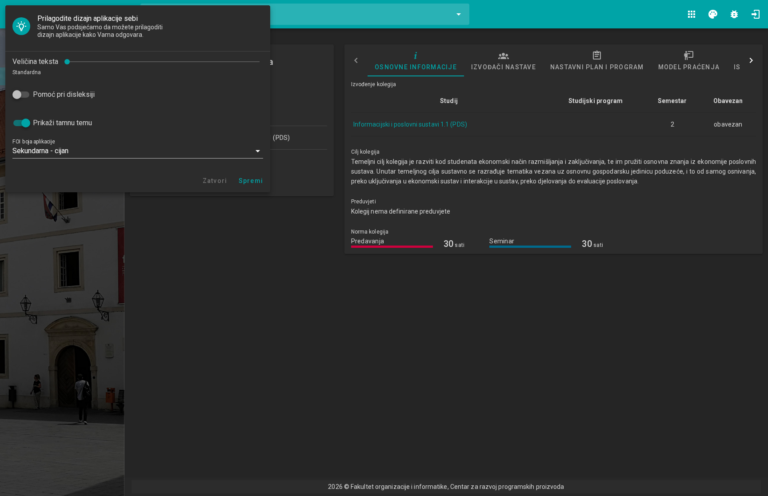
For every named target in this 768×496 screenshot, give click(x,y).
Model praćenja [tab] (689, 67)
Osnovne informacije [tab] (416, 67)
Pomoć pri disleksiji (64, 94)
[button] (137, 151)
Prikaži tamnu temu (62, 123)
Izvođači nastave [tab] (503, 67)
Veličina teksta (35, 61)
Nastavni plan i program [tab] (597, 67)
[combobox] (304, 14)
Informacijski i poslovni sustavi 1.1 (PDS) (410, 124)
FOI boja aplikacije (33, 142)
